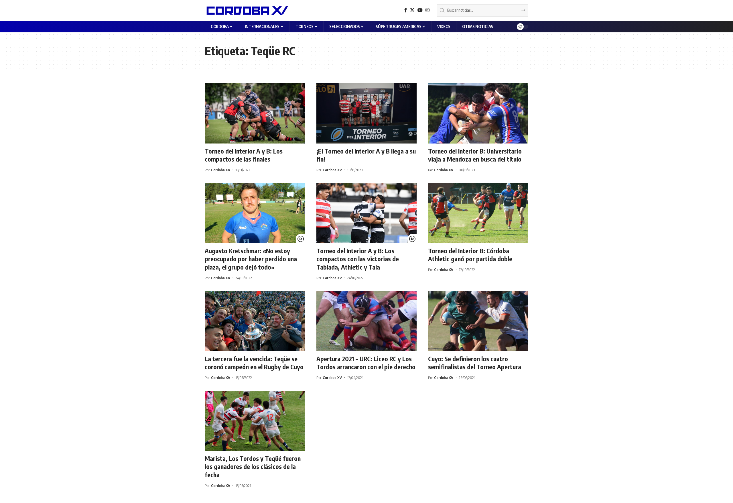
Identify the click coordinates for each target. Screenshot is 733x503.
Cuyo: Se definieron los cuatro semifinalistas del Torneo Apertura (474, 363)
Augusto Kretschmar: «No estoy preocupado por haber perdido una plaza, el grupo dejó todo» (251, 259)
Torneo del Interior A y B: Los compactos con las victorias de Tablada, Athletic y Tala (357, 259)
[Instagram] (427, 10)
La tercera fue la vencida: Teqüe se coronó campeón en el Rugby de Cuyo (254, 363)
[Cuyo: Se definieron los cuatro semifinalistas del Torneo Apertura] (478, 321)
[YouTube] (420, 10)
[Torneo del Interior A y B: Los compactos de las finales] (255, 113)
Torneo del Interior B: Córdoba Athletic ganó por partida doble (470, 255)
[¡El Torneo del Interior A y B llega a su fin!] (366, 113)
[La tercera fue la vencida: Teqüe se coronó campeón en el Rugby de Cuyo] (255, 321)
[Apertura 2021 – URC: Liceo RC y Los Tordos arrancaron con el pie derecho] (366, 321)
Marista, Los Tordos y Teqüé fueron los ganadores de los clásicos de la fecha (253, 466)
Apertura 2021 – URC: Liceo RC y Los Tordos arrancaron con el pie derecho (365, 363)
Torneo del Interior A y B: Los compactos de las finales (244, 155)
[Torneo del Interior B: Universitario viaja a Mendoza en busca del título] (478, 113)
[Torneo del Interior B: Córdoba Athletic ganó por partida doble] (478, 213)
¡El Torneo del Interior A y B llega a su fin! (366, 155)
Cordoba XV (220, 170)
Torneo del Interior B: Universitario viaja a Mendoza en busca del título (475, 155)
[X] (412, 10)
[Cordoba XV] (246, 10)
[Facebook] (406, 10)
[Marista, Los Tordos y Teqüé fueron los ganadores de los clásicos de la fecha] (255, 421)
